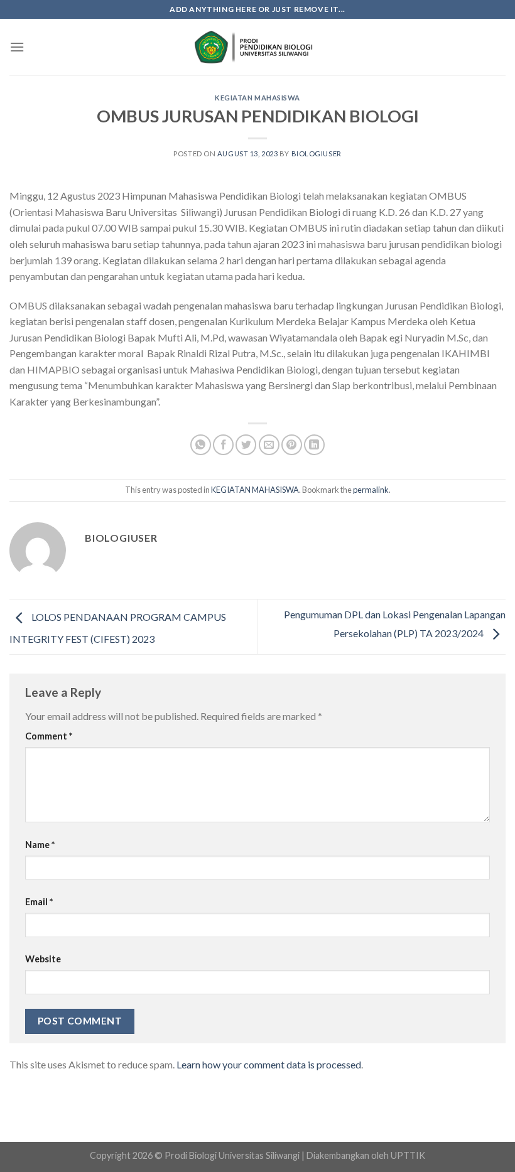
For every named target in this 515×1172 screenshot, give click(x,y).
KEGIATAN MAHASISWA (257, 98)
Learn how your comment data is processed (268, 1064)
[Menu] (16, 46)
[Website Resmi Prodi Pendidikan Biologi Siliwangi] (257, 47)
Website (43, 959)
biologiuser (316, 153)
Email (39, 901)
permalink (371, 490)
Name (40, 844)
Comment (48, 736)
